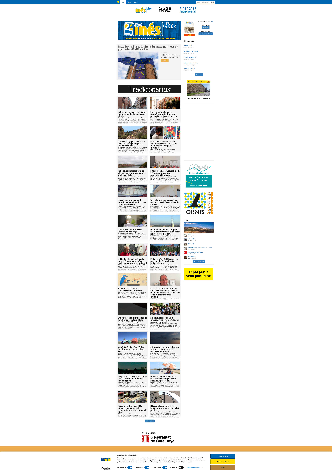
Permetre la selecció (223, 461)
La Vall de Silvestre (192, 256)
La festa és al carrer (189, 69)
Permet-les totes (223, 456)
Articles (135, 2)
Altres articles (199, 75)
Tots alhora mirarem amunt (191, 51)
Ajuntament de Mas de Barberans (195, 252)
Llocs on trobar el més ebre (206, 34)
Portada (123, 2)
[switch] (146, 467)
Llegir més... (164, 60)
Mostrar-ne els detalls (193, 467)
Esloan (189, 234)
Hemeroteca (205, 27)
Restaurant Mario (191, 239)
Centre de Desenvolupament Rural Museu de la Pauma (200, 248)
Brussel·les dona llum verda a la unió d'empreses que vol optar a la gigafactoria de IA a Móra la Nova (148, 48)
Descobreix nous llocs (199, 261)
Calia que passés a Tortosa (191, 63)
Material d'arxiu (188, 45)
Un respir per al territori (190, 57)
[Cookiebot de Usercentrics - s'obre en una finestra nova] (106, 468)
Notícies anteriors (149, 421)
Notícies (129, 2)
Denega (223, 467)
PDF (212, 21)
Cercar (212, 2)
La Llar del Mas (191, 243)
